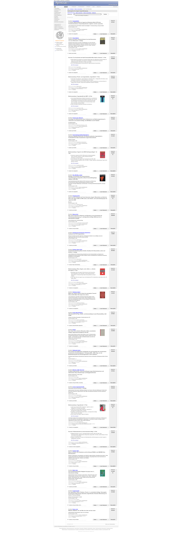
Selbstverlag (74, 362)
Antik (93, 6)
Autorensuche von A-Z (71, 12)
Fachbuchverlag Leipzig (75, 127)
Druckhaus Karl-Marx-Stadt (76, 188)
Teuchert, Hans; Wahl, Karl (78, 117)
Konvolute (56, 20)
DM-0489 (113, 58)
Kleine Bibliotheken (62, 528)
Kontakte (58, 0)
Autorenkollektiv (76, 21)
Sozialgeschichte (57, 12)
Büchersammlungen (70, 528)
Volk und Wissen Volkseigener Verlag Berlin (79, 261)
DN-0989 (113, 330)
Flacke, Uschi (75, 509)
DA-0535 (113, 118)
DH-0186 (113, 77)
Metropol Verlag (74, 462)
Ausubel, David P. (76, 490)
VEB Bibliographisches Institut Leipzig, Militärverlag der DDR (81, 423)
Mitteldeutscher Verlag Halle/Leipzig (77, 88)
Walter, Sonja (75, 470)
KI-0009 (113, 233)
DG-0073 (113, 196)
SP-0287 (113, 39)
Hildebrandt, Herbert (76, 350)
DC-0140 (113, 269)
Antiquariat (74, 6)
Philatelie (88, 6)
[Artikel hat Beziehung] (113, 99)
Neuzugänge (77, 528)
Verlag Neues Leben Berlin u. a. (77, 284)
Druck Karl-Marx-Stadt (75, 69)
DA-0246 (113, 491)
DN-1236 (113, 387)
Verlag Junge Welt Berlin (75, 206)
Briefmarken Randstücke (58, 21)
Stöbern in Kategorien (58, 26)
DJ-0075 (113, 293)
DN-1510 (113, 510)
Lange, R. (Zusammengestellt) (78, 386)
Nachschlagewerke (58, 15)
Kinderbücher (56, 19)
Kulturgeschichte (57, 9)
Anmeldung (67, 0)
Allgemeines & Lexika (80, 282)
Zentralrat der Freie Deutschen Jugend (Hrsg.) (81, 232)
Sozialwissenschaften (80, 165)
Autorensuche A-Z (57, 24)
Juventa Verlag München (76, 501)
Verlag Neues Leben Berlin (76, 49)
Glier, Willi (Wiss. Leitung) (77, 175)
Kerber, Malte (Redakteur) (78, 312)
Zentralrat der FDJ (76, 195)
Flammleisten (89, 528)
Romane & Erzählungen (80, 302)
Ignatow (74, 329)
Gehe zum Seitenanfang (110, 524)
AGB (55, 0)
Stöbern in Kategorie (95, 529)
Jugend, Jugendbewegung (83, 29)
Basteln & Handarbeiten (80, 319)
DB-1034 (113, 351)
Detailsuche (56, 29)
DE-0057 (113, 152)
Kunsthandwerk (81, 6)
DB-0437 (113, 97)
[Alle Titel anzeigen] (74, 65)
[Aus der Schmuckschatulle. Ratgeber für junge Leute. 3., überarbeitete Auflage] (102, 473)
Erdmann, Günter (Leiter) (77, 249)
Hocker (94, 528)
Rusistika (56, 16)
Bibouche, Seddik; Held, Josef (78, 369)
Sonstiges (78, 28)
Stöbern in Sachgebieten (59, 28)
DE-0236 (113, 176)
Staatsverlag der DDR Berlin (76, 167)
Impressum (62, 0)
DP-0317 (113, 22)
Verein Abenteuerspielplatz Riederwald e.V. (81, 134)
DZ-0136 (113, 432)
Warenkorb (115, 6)
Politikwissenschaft (80, 204)
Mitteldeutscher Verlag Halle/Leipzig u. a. (78, 443)
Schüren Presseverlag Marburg (77, 379)
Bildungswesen (57, 13)
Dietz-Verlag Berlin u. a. (75, 110)
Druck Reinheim (74, 144)
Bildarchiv (99, 6)
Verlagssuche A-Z (57, 25)
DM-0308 (113, 215)
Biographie (56, 11)
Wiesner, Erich (75, 214)
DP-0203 (113, 313)
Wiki (109, 529)
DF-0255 (113, 451)
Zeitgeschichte (79, 239)
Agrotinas (74, 31)
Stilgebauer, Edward (76, 292)
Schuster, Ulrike (76, 450)
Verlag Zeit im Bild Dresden (76, 30)
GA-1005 (113, 471)
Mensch (78, 499)
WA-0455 (113, 250)
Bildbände (56, 17)
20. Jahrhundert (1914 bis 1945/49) (82, 222)
